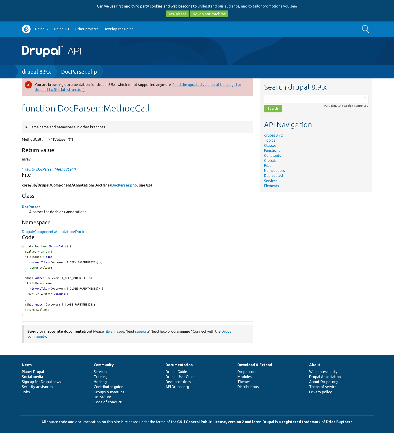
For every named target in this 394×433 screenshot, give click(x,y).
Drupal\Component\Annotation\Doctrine (55, 232)
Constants (272, 155)
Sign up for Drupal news (41, 382)
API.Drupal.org (177, 387)
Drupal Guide (176, 372)
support (141, 331)
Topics (269, 140)
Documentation (179, 365)
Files (267, 165)
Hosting (100, 382)
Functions (272, 150)
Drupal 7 (42, 29)
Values (60, 294)
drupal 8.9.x (36, 72)
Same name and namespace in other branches (67, 127)
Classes (270, 145)
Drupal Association (325, 377)
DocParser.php (79, 72)
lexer (48, 257)
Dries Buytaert (339, 422)
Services (270, 181)
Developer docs (178, 382)
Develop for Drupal (119, 29)
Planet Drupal (33, 372)
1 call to (49, 169)
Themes (244, 382)
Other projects (86, 29)
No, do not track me (209, 14)
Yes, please (177, 14)
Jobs (26, 392)
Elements (271, 186)
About (314, 365)
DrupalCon (102, 397)
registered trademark (301, 422)
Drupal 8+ (62, 29)
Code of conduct (108, 402)
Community (104, 365)
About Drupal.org (323, 382)
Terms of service (323, 387)
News (27, 365)
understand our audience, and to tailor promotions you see (247, 6)
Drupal (268, 422)
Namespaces (274, 171)
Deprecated (273, 176)
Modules (244, 377)
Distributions (248, 387)
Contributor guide (108, 387)
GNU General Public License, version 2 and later (219, 422)
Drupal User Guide (180, 377)
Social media (32, 377)
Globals (270, 160)
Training (100, 377)
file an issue (114, 331)
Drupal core (247, 372)
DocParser (31, 207)
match (40, 278)
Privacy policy (320, 392)
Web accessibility (323, 372)
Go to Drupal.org (26, 29)
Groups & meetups (109, 392)
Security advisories (37, 387)
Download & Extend (254, 365)
